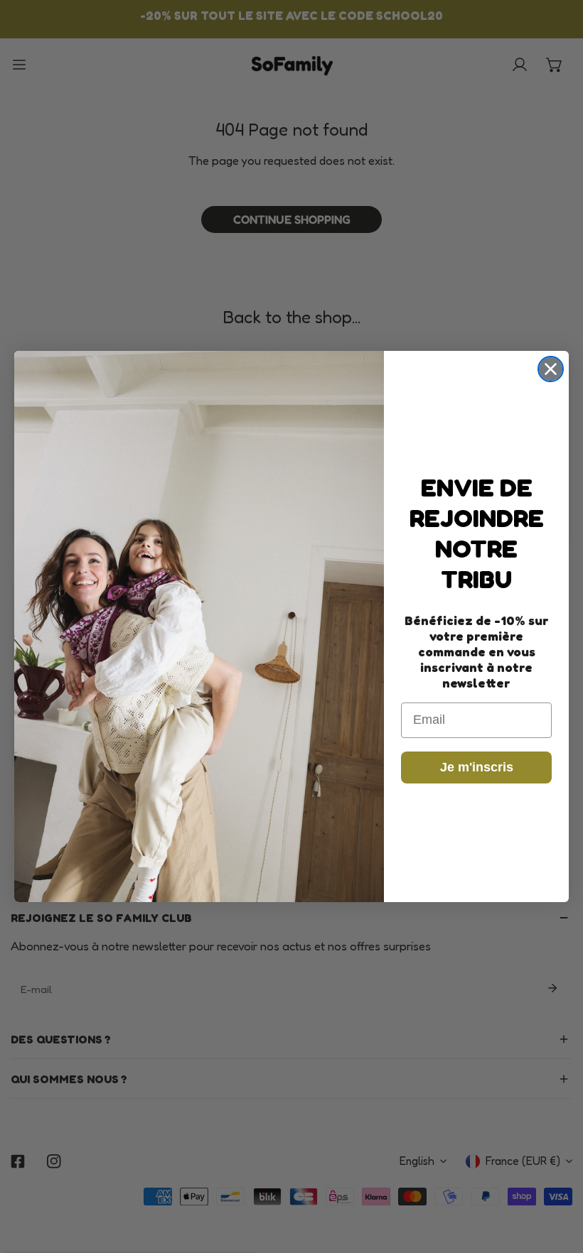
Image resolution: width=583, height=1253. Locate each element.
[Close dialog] (550, 369)
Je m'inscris (476, 767)
